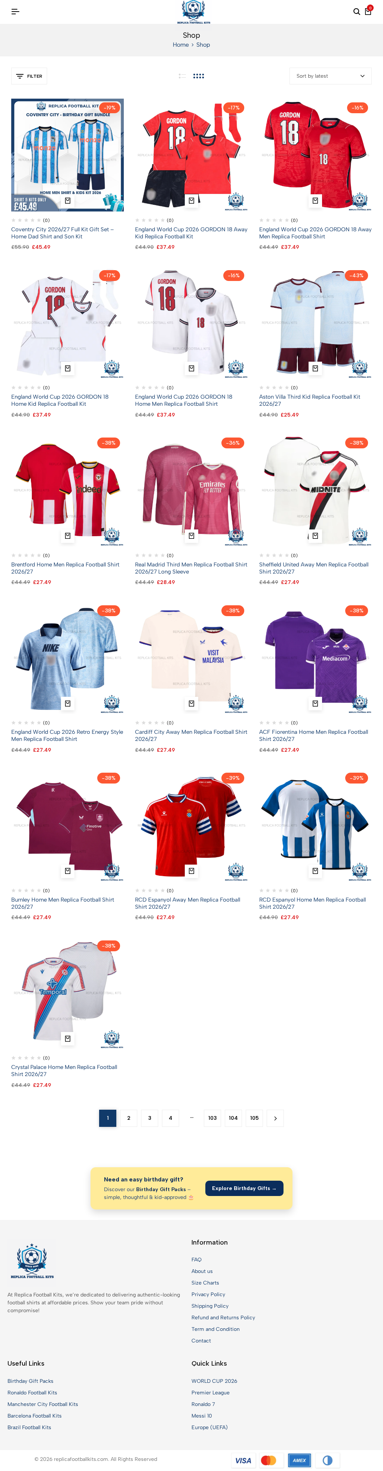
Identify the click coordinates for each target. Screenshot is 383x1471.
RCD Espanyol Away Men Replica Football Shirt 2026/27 (187, 903)
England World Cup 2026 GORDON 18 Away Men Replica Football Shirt (315, 233)
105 (254, 1118)
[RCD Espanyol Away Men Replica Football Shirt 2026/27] (191, 825)
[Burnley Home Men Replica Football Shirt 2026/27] (67, 825)
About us (202, 1271)
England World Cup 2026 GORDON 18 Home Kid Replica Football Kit (59, 400)
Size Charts (205, 1283)
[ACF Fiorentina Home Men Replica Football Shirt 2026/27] (315, 657)
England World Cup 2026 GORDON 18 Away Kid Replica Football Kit (191, 233)
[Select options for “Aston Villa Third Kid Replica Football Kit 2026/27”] (315, 368)
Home (181, 44)
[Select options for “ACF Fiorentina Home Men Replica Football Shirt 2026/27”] (315, 703)
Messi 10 (202, 1416)
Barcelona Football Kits (34, 1416)
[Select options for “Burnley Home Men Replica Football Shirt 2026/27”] (67, 871)
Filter (34, 76)
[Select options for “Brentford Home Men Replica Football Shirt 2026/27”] (67, 536)
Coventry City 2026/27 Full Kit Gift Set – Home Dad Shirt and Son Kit (62, 233)
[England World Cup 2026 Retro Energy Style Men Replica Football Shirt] (67, 657)
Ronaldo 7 (203, 1404)
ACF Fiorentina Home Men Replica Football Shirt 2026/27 (313, 735)
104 (233, 1118)
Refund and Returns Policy (223, 1317)
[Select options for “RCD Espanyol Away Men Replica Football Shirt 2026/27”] (191, 871)
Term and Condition (216, 1329)
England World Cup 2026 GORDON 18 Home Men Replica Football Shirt (183, 400)
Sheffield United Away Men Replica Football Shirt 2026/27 (313, 568)
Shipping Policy (210, 1306)
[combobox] (330, 76)
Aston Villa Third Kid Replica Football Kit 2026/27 (309, 400)
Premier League (211, 1393)
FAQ (197, 1260)
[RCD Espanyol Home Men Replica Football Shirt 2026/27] (315, 825)
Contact (201, 1341)
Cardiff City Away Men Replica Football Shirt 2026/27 (191, 735)
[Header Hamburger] (15, 11)
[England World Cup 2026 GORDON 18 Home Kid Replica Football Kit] (67, 322)
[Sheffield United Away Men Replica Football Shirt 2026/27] (315, 490)
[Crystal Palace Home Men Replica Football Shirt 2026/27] (67, 992)
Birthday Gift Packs (30, 1381)
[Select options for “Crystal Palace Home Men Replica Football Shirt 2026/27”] (67, 1038)
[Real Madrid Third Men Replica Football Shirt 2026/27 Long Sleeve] (191, 490)
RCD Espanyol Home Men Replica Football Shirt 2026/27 (312, 903)
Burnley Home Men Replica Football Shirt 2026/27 (62, 903)
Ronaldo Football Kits (32, 1393)
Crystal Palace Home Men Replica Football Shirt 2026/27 (64, 1071)
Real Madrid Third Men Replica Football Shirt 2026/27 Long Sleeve (191, 568)
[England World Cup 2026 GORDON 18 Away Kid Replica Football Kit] (191, 155)
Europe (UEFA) (210, 1427)
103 (212, 1118)
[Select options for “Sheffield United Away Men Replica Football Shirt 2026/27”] (315, 536)
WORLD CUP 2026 (214, 1381)
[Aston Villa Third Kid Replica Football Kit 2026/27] (315, 322)
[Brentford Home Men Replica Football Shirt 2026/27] (67, 490)
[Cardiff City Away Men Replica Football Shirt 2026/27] (191, 657)
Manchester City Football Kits (42, 1404)
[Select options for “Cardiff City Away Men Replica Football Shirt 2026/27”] (191, 703)
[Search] (356, 11)
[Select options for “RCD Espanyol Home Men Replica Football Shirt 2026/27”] (315, 871)
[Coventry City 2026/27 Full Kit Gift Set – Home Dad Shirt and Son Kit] (67, 155)
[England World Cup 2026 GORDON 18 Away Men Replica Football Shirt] (315, 155)
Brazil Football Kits (29, 1427)
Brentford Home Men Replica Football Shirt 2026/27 (65, 568)
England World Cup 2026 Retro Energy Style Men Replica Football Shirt (67, 735)
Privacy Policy (208, 1294)
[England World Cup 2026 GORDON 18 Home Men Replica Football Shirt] (191, 322)
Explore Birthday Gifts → (244, 1188)
